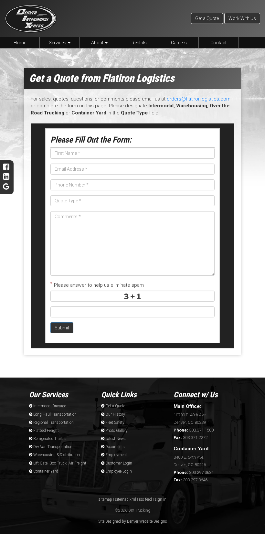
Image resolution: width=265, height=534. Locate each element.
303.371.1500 (194, 430)
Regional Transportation (53, 422)
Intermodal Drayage (49, 406)
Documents (114, 446)
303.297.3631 (194, 472)
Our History (114, 414)
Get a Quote (207, 18)
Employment (115, 455)
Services (58, 42)
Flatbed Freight (45, 430)
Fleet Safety (114, 422)
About (97, 42)
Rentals (139, 42)
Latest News (115, 438)
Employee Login (118, 471)
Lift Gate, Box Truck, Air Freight (59, 463)
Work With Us (242, 18)
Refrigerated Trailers (49, 438)
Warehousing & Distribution (56, 455)
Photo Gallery (116, 430)
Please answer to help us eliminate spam (97, 284)
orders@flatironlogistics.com (198, 99)
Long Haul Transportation (54, 414)
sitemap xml (125, 499)
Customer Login (118, 463)
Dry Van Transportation (52, 446)
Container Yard (45, 471)
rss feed (145, 499)
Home (20, 42)
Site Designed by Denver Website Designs (132, 521)
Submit (62, 327)
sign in (160, 499)
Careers (179, 42)
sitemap (105, 499)
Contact (218, 42)
